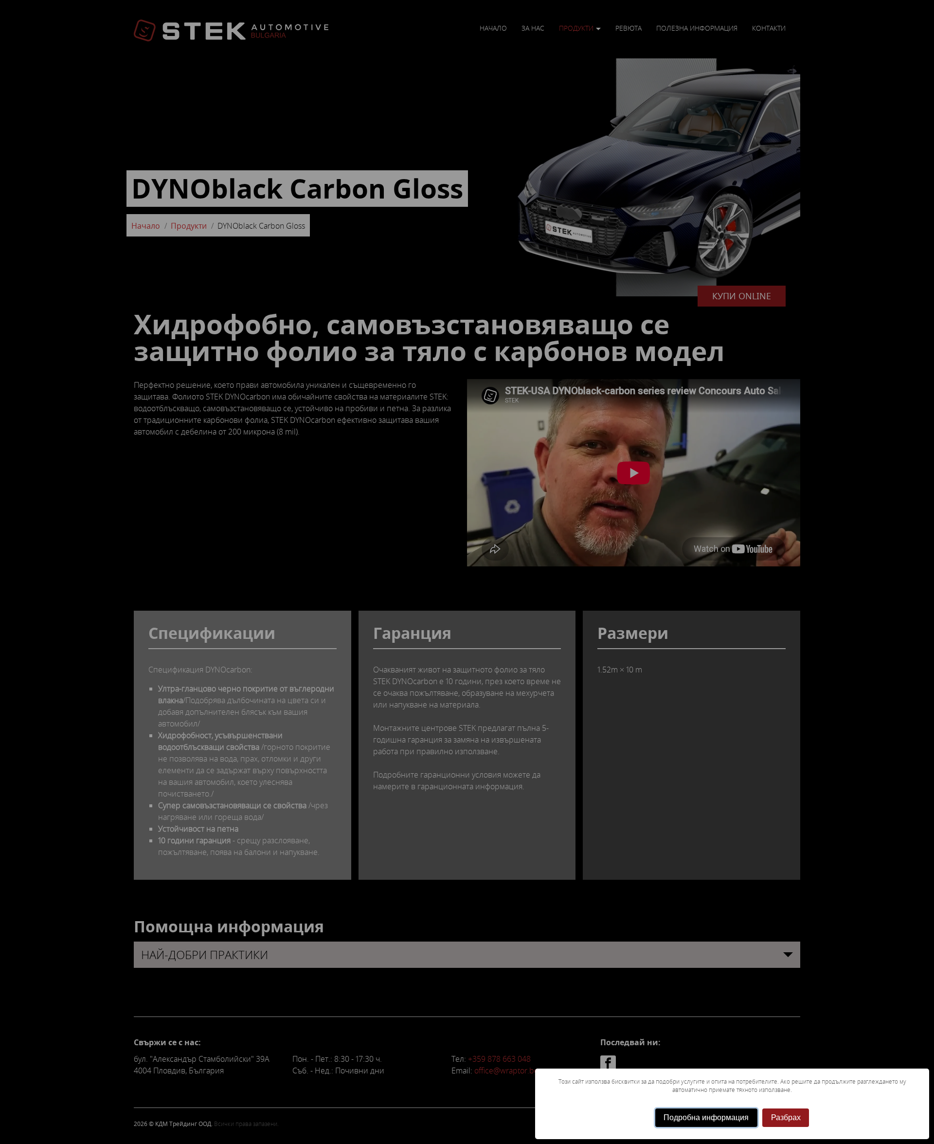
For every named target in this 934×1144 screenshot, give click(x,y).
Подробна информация (706, 1117)
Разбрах (786, 1117)
